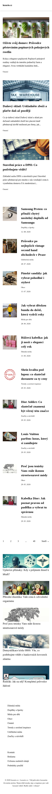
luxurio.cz (7, 5)
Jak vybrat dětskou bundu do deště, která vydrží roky (33, 310)
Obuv (23, 287)
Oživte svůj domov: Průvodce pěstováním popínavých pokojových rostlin (26, 47)
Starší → (45, 541)
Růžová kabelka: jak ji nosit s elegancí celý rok (34, 342)
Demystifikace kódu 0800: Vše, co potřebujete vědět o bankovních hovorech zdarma (25, 654)
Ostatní (5, 72)
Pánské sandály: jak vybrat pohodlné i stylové (34, 278)
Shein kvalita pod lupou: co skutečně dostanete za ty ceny (34, 374)
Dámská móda (26, 352)
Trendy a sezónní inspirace (31, 384)
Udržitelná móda (27, 260)
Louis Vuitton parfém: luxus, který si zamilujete (34, 438)
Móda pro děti (26, 320)
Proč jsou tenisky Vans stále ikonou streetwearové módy (34, 471)
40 (34, 541)
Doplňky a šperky (27, 228)
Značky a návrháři (28, 416)
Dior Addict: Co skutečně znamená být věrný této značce (35, 406)
